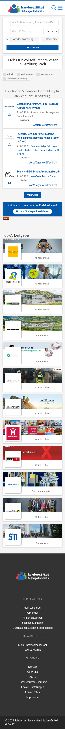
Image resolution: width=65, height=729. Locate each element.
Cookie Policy (32, 692)
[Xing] (33, 589)
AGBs (32, 677)
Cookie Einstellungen (32, 687)
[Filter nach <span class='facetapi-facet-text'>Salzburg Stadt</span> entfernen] (38, 74)
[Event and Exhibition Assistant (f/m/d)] (9, 174)
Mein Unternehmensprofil (32, 645)
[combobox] (34, 23)
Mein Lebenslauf (32, 608)
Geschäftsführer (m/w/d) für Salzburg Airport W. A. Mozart (37, 106)
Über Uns (32, 672)
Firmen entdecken (33, 618)
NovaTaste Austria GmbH (44, 176)
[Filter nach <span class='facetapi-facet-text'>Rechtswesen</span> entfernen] (18, 74)
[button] (8, 39)
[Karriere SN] (26, 8)
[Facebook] (27, 589)
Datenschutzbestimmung (33, 682)
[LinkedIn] (38, 589)
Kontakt (32, 667)
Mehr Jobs (32, 195)
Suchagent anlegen (32, 623)
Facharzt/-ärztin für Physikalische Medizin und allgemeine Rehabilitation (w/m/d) (38, 138)
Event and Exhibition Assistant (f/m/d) (38, 172)
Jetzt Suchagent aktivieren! (34, 211)
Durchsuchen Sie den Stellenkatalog (33, 628)
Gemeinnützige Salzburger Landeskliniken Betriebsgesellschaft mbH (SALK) (38, 150)
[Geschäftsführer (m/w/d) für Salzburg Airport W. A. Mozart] (9, 106)
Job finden (32, 613)
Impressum (32, 697)
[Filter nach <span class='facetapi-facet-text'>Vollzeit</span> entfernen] (4, 74)
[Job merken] (10, 114)
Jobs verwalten (32, 650)
